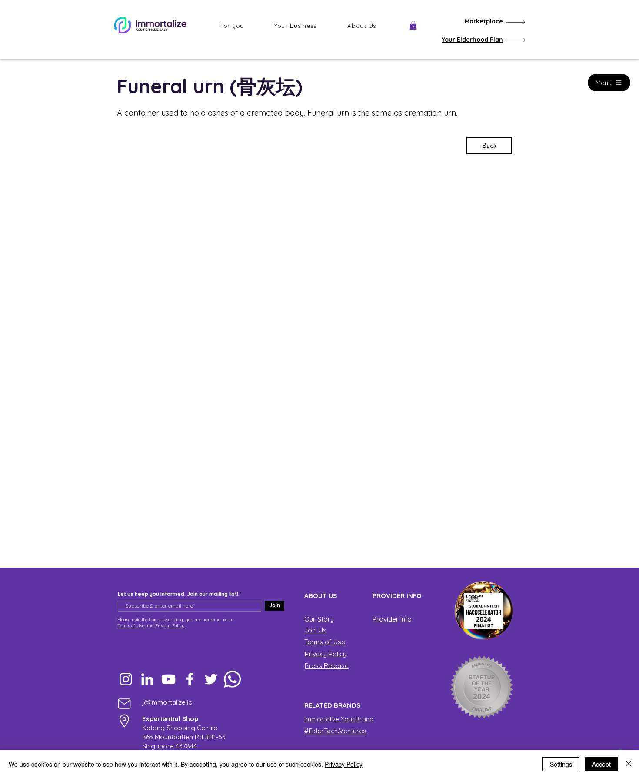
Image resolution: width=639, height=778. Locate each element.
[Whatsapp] (232, 679)
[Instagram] (125, 679)
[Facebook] (189, 679)
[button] (231, 25)
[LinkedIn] (147, 679)
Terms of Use (131, 625)
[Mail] (124, 703)
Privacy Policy (170, 625)
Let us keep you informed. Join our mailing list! (178, 594)
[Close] (628, 764)
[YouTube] (168, 679)
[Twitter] (211, 679)
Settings (561, 764)
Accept (601, 764)
